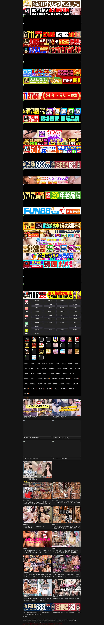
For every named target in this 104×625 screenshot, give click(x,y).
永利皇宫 (40, 378)
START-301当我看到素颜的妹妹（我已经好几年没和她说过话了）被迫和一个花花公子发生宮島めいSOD (66, 527)
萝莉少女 (75, 300)
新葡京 (25, 368)
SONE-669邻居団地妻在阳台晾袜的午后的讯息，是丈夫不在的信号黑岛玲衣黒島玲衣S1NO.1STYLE (65, 552)
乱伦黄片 (39, 373)
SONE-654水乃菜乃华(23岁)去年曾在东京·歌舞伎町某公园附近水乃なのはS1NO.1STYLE (37, 599)
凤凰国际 (44, 368)
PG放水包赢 (51, 368)
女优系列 (50, 315)
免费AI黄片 (71, 388)
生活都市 (37, 330)
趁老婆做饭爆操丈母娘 (30, 417)
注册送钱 (63, 363)
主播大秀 (26, 373)
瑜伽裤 (62, 318)
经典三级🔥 (26, 388)
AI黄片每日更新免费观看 (60, 458)
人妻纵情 (62, 330)
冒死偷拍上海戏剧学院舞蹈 (60, 437)
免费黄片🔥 (69, 378)
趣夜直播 (52, 373)
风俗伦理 (75, 330)
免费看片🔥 (47, 378)
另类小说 (37, 333)
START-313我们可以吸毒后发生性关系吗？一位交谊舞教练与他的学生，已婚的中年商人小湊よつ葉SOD (37, 503)
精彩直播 (65, 368)
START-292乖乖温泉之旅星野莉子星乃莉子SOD (66, 502)
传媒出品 (37, 326)
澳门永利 (51, 363)
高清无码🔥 (64, 388)
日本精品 (50, 304)
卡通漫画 (37, 322)
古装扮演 (37, 315)
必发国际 (65, 373)
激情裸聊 (61, 378)
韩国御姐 (50, 308)
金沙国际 (40, 383)
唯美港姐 (62, 308)
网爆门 (74, 322)
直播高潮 (59, 368)
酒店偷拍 (77, 368)
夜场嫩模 (58, 373)
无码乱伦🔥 (76, 378)
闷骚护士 (75, 318)
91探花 (49, 311)
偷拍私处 (45, 373)
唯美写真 (62, 322)
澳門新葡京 (33, 378)
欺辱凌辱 (37, 311)
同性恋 (74, 326)
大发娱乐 (26, 378)
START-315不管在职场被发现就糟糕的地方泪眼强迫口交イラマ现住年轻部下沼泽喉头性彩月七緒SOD (37, 576)
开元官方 (26, 383)
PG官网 (32, 363)
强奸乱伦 (50, 300)
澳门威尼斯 (75, 383)
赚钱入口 (57, 388)
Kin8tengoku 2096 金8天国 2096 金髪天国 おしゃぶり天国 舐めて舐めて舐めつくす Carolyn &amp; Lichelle (37, 552)
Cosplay (62, 304)
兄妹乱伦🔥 (42, 388)
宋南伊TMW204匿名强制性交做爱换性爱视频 (66, 598)
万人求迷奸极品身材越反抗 (31, 458)
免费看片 (55, 383)
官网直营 (44, 363)
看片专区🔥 (49, 388)
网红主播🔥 (26, 393)
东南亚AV (75, 308)
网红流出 (62, 311)
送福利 (76, 363)
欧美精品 (62, 300)
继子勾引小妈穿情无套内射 (31, 437)
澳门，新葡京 (47, 383)
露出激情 (50, 322)
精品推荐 (37, 300)
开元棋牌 (38, 363)
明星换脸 (50, 318)
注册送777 (70, 363)
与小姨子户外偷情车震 (59, 417)
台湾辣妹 (37, 308)
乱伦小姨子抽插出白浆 (30, 479)
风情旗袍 (37, 318)
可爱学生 (62, 315)
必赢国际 (38, 368)
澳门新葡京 (72, 373)
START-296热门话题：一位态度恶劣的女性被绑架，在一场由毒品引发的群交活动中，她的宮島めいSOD (66, 576)
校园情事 (50, 330)
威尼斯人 (26, 363)
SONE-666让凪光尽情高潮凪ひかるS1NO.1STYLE (34, 527)
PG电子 (57, 363)
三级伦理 (37, 304)
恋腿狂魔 (75, 315)
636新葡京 (54, 378)
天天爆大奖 (33, 383)
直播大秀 (68, 383)
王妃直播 (32, 373)
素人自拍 (75, 304)
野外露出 (75, 311)
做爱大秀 (61, 383)
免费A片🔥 (34, 388)
